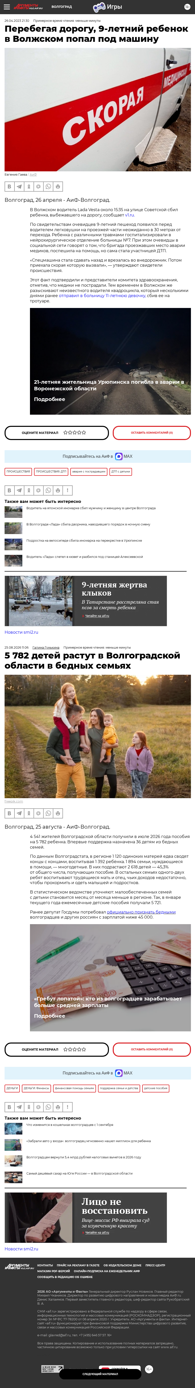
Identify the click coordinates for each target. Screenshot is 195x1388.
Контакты (45, 1265)
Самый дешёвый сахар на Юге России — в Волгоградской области (79, 1173)
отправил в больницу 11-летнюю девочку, (102, 295)
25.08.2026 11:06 (16, 647)
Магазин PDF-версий (53, 1271)
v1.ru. (130, 215)
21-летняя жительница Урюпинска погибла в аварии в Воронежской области (109, 385)
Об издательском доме (122, 1265)
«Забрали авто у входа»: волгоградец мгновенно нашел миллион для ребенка (88, 1141)
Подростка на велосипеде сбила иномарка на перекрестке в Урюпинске (84, 540)
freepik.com (14, 801)
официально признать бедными (141, 912)
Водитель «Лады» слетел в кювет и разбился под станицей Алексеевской (84, 557)
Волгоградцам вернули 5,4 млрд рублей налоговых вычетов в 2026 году (83, 1157)
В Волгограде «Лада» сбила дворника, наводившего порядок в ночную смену (88, 524)
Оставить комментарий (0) (152, 432)
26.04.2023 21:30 (17, 21)
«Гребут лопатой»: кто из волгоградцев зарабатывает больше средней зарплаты (108, 1002)
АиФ (33, 174)
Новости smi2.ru (21, 632)
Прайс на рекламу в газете (78, 1265)
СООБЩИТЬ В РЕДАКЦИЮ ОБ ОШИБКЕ (65, 1277)
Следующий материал (100, 1374)
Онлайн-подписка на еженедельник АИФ (107, 1271)
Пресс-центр (155, 1265)
